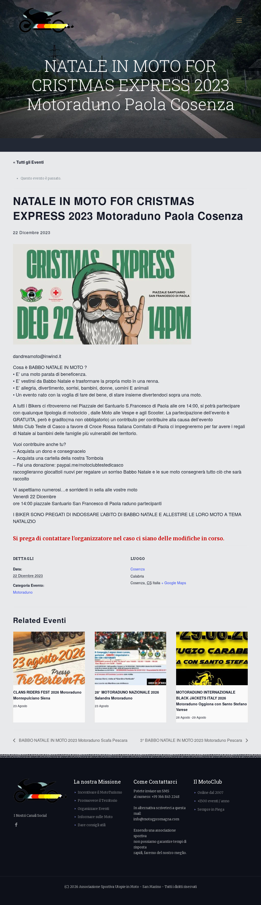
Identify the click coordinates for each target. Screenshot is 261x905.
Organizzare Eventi (93, 809)
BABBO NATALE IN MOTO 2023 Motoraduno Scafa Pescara (72, 740)
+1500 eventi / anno (213, 801)
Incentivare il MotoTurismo (100, 792)
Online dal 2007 (210, 793)
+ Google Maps (173, 582)
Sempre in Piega (211, 809)
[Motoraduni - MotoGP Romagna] (46, 20)
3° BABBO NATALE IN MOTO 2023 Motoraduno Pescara (191, 740)
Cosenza (137, 568)
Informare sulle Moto (95, 817)
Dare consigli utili (92, 825)
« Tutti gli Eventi (28, 162)
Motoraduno (23, 592)
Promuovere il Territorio (97, 800)
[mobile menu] (239, 20)
